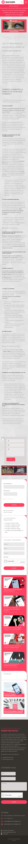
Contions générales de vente (9, 832)
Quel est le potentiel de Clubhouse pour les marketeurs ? (13, 590)
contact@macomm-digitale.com (12, 821)
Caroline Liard (7, 37)
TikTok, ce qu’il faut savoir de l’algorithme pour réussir (11, 664)
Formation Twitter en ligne (11, 523)
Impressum (5, 833)
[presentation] (14, 561)
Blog (24, 37)
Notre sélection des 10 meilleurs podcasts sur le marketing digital (12, 628)
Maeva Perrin (8, 612)
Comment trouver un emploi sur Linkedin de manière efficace (12, 646)
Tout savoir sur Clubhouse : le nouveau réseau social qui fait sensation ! (12, 609)
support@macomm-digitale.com (12, 824)
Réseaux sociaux (16, 38)
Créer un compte (8, 512)
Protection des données (8, 830)
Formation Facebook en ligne (12, 528)
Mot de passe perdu (9, 510)
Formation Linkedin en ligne (12, 526)
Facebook (10, 38)
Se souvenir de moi (9, 498)
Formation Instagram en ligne (12, 525)
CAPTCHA (6, 557)
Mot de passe (7, 490)
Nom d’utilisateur (8, 483)
